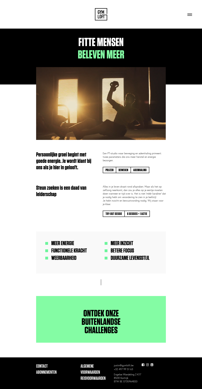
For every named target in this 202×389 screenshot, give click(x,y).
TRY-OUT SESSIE (113, 214)
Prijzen (109, 170)
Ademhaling (140, 170)
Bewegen (123, 170)
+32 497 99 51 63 (123, 369)
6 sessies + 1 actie (137, 214)
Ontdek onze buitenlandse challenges (101, 322)
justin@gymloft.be (123, 365)
